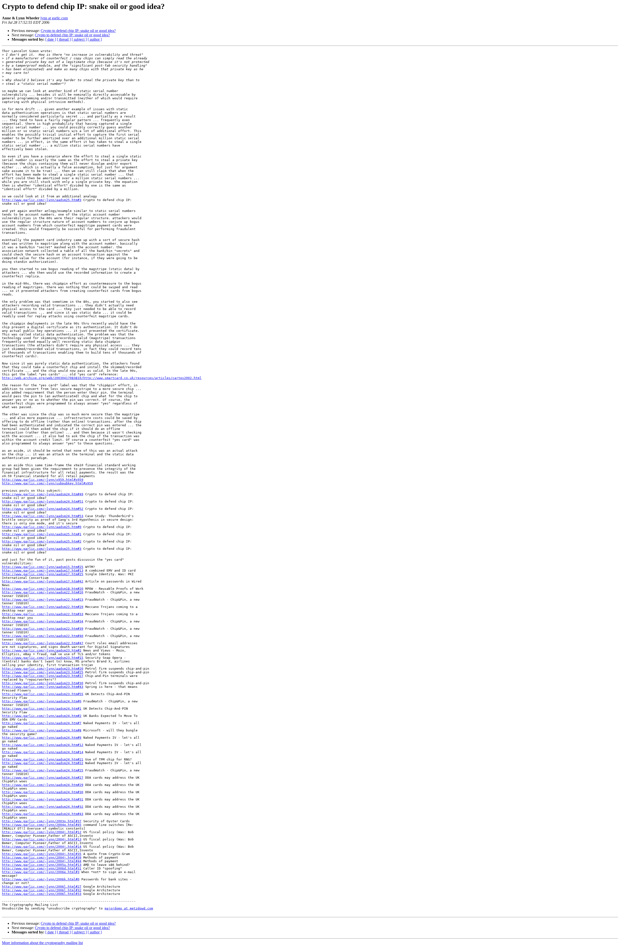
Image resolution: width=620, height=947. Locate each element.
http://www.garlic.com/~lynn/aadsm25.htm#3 (41, 200)
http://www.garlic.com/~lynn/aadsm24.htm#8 (41, 730)
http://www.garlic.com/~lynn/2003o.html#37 (41, 821)
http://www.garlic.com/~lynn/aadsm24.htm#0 (41, 701)
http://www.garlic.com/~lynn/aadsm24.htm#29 (42, 785)
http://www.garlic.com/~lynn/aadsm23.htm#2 (41, 650)
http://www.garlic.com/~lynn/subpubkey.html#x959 (47, 483)
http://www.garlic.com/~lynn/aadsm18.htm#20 (42, 588)
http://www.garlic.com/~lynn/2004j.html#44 (41, 861)
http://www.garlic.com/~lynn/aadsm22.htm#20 (42, 592)
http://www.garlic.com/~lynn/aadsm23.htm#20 (42, 668)
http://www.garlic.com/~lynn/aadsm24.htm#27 (42, 777)
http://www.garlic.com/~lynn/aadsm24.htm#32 (42, 806)
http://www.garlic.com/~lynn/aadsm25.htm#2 (41, 541)
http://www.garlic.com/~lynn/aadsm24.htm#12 (42, 745)
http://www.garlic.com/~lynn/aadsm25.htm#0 (41, 527)
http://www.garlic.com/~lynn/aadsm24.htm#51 (42, 501)
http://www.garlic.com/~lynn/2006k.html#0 (40, 879)
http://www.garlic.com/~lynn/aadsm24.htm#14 (42, 752)
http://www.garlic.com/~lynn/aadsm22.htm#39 (42, 628)
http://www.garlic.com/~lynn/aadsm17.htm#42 (42, 581)
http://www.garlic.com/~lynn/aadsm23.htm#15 (42, 658)
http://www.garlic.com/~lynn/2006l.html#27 (41, 886)
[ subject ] (79, 39)
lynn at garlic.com (54, 18)
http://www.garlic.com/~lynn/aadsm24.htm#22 (42, 763)
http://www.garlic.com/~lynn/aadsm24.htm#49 (42, 494)
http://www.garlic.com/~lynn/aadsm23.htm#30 (42, 683)
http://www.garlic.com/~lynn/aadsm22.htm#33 (42, 614)
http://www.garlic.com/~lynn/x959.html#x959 (42, 479)
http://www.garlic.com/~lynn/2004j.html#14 (41, 846)
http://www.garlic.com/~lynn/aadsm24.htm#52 (42, 509)
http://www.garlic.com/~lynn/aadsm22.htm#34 (42, 621)
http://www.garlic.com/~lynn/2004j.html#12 (41, 832)
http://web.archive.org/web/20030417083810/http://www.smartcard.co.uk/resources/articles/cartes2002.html (102, 378)
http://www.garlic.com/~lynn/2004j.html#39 (41, 857)
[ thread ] (64, 39)
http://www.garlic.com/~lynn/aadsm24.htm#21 (42, 759)
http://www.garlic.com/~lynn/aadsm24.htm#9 (41, 737)
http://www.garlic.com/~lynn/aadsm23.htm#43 (42, 687)
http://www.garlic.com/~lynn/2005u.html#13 (41, 865)
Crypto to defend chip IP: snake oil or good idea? (78, 31)
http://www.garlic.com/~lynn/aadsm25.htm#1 (41, 534)
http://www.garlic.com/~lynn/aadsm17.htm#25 (42, 574)
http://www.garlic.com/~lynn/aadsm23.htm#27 (42, 676)
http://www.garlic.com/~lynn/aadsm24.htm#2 (41, 716)
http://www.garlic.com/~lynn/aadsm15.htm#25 (42, 567)
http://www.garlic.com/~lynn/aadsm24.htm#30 (42, 792)
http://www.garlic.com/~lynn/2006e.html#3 (40, 872)
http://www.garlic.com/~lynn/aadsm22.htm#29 (42, 607)
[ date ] (50, 39)
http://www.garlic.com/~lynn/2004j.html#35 (41, 854)
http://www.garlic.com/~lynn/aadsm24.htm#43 (42, 814)
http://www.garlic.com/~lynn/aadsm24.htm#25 (42, 770)
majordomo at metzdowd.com (129, 908)
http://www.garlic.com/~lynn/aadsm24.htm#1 (41, 708)
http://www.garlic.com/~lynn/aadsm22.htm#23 (42, 599)
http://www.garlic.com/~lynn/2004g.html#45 (41, 825)
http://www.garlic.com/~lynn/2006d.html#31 (41, 868)
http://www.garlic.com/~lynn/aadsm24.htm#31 (42, 799)
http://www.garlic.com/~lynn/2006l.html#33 (41, 894)
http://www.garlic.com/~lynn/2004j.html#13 (41, 839)
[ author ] (95, 39)
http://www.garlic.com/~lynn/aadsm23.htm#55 (42, 694)
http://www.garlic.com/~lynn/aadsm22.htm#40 (42, 636)
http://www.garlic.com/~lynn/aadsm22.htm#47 (42, 643)
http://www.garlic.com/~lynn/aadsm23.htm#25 (42, 672)
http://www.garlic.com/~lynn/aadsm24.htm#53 (42, 516)
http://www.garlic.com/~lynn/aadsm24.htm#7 (41, 723)
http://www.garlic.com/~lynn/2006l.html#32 (41, 890)
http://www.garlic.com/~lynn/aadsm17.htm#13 (42, 570)
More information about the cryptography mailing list (42, 943)
